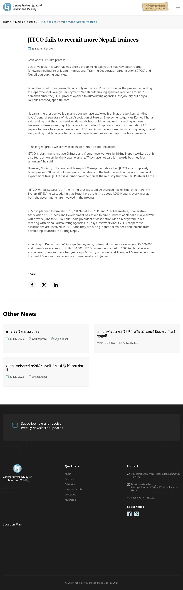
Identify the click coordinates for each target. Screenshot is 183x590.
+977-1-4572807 (147, 497)
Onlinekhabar (130, 343)
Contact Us (70, 494)
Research (69, 479)
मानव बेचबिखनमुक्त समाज (23, 332)
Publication (70, 484)
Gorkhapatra (39, 338)
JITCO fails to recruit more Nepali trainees (68, 22)
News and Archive (74, 489)
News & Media (25, 22)
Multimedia (70, 499)
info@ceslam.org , (148, 484)
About (68, 473)
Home (7, 22)
